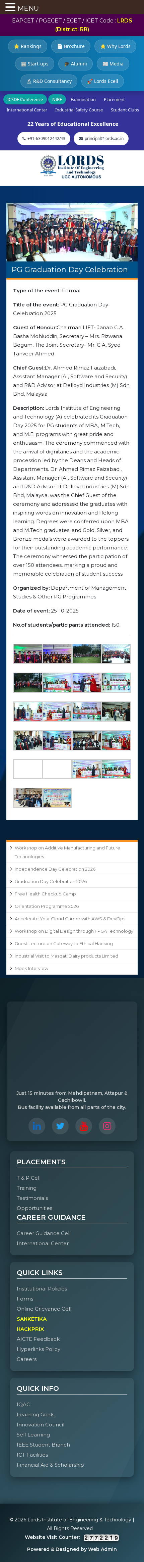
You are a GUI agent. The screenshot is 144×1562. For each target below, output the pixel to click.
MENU (28, 8)
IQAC (23, 1404)
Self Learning (33, 1434)
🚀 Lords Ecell (102, 81)
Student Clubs (125, 110)
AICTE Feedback (38, 1339)
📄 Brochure (71, 46)
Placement (114, 99)
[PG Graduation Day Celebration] (71, 232)
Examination (83, 99)
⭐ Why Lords (115, 46)
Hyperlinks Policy (38, 1349)
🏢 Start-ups (35, 63)
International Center (27, 110)
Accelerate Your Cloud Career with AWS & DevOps (70, 918)
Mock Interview (31, 968)
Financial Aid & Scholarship (50, 1465)
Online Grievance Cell (44, 1309)
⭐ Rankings (28, 46)
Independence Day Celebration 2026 (55, 869)
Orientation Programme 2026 (47, 906)
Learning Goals (35, 1414)
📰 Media (113, 63)
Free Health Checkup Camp (45, 893)
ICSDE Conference (25, 99)
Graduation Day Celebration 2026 (51, 881)
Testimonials (32, 1198)
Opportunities (34, 1208)
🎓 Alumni (75, 63)
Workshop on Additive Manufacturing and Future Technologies (67, 852)
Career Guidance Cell (44, 1233)
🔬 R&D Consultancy (49, 81)
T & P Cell (29, 1178)
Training (27, 1188)
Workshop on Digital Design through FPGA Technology (74, 931)
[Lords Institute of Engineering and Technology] (72, 167)
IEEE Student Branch (43, 1445)
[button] (11, 7)
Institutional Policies (42, 1288)
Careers (27, 1359)
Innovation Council (40, 1424)
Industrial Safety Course (79, 110)
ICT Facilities (32, 1455)
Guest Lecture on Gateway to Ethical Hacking (64, 943)
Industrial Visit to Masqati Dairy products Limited (66, 956)
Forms (25, 1299)
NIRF (57, 99)
